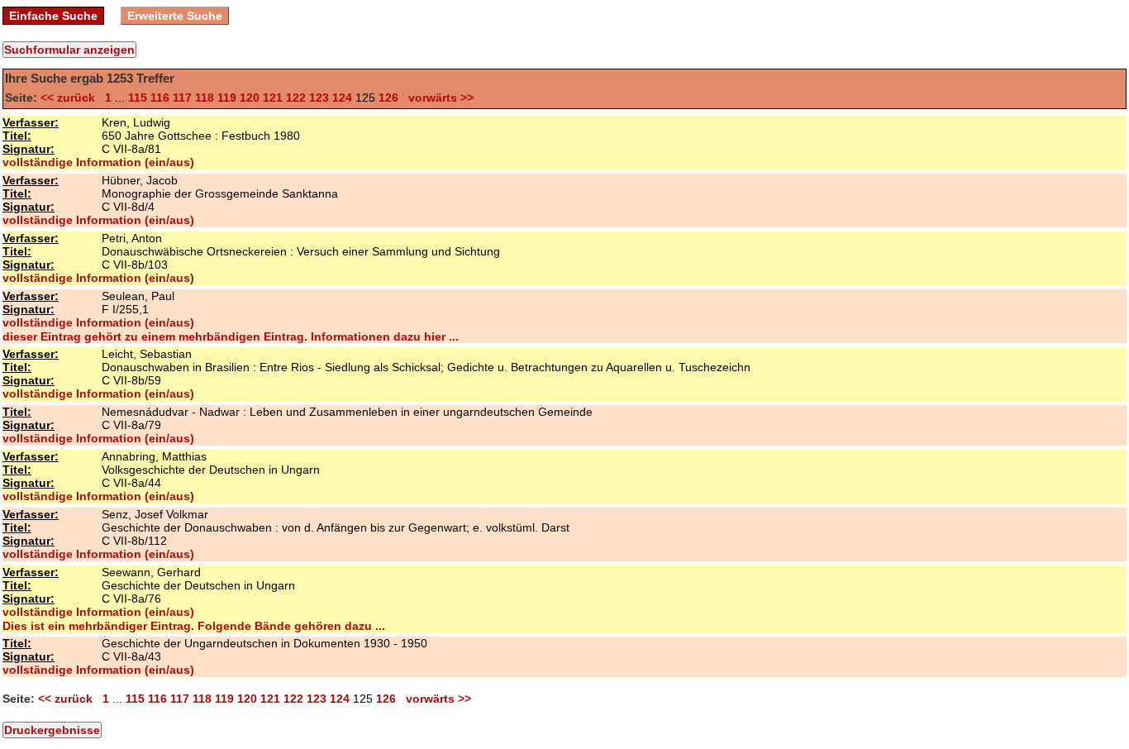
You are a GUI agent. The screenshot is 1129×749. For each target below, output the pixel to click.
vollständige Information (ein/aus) (98, 162)
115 (137, 97)
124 (342, 97)
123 (319, 97)
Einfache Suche (53, 15)
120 (250, 97)
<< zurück (71, 97)
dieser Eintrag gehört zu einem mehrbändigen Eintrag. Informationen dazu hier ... (230, 336)
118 (204, 97)
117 (182, 97)
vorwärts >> (438, 97)
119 (226, 97)
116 (159, 97)
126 (388, 97)
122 (296, 97)
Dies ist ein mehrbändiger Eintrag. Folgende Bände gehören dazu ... (193, 625)
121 (273, 97)
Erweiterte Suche (174, 15)
